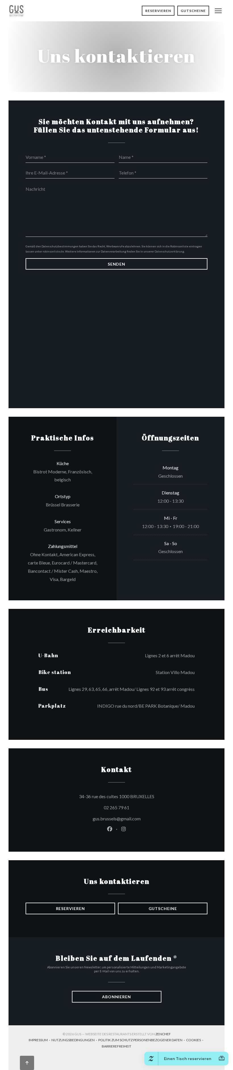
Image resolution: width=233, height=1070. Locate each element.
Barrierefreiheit (116, 1047)
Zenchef (163, 1034)
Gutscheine (193, 11)
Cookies (195, 1040)
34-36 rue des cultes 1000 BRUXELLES (142, 796)
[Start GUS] (16, 10)
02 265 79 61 (116, 807)
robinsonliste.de (53, 251)
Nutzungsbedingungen (74, 1040)
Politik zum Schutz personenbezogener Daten (142, 1040)
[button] (218, 11)
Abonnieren (116, 996)
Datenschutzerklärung (169, 251)
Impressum (40, 1040)
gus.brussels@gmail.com (117, 818)
